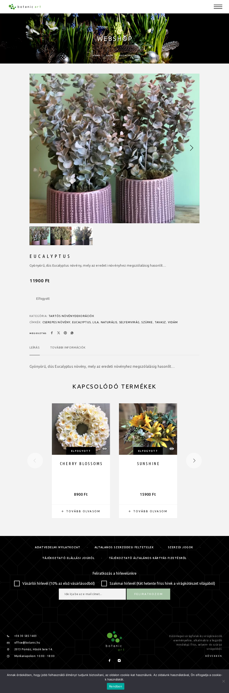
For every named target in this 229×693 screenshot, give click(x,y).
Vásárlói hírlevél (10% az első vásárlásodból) (70, 325)
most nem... (83, 388)
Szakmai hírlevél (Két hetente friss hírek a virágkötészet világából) (87, 331)
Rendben (115, 686)
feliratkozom (83, 367)
